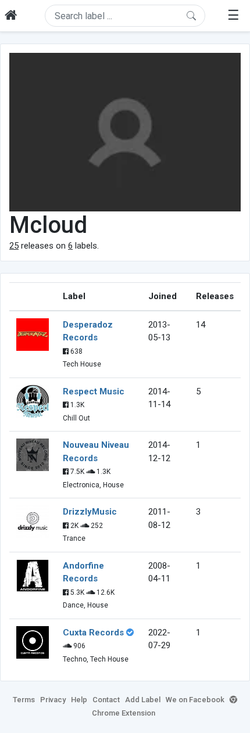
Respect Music (93, 391)
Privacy (53, 699)
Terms (24, 699)
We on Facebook (195, 699)
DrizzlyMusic (90, 511)
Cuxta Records (93, 632)
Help (79, 699)
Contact (106, 699)
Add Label (142, 699)
